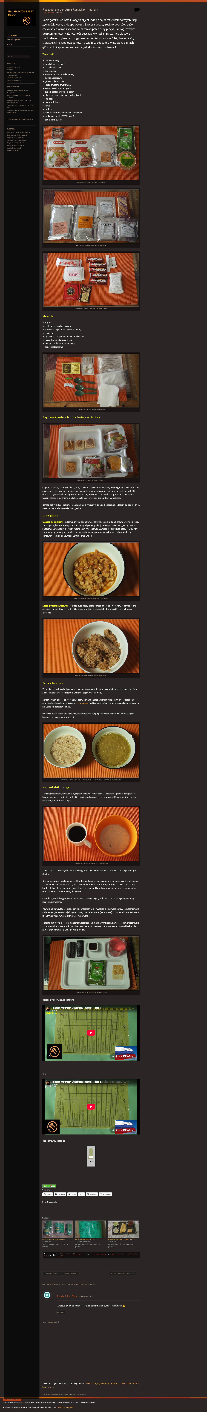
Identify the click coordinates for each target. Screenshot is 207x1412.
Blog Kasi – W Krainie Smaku (16, 140)
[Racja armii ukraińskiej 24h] (90, 1229)
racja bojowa (104, 1254)
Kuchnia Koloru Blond (66, 1296)
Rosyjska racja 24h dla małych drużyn (121, 1239)
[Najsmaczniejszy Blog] (21, 27)
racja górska (112, 1254)
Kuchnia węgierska (13, 151)
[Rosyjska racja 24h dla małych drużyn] (123, 1229)
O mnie (9, 44)
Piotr (60, 13)
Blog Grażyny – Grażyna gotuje (17, 135)
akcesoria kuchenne (13, 67)
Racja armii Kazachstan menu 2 (53, 1239)
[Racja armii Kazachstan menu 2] (57, 1229)
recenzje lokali (12, 75)
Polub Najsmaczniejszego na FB (20, 119)
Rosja (45, 1256)
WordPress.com (81, 1394)
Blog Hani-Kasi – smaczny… (16, 137)
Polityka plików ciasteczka (65, 1407)
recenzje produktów (14, 77)
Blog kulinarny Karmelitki (15, 145)
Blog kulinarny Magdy (14, 148)
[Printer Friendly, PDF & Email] (49, 1186)
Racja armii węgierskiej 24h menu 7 (122, 1273)
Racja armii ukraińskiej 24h (84, 1239)
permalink (60, 1256)
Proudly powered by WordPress (53, 1394)
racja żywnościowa (132, 1254)
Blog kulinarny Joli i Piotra (16, 143)
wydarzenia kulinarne (14, 80)
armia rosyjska (96, 1254)
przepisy (10, 70)
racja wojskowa (121, 1254)
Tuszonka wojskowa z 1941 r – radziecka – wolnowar (60, 1273)
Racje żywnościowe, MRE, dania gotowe (20, 72)
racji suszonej (82, 703)
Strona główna (12, 35)
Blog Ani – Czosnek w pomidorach (18, 132)
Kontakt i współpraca (14, 39)
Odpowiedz (61, 1312)
